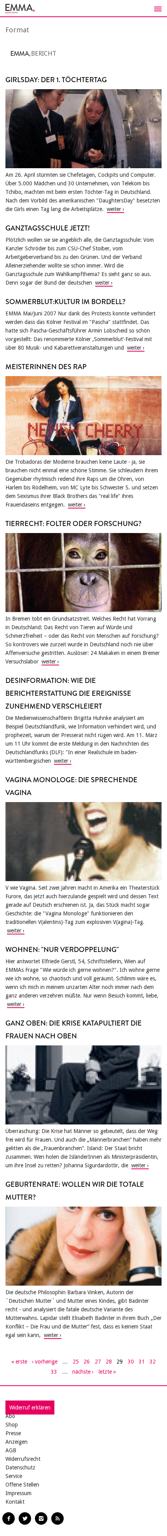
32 (153, 1361)
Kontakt (14, 1502)
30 (131, 1361)
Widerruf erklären (29, 1407)
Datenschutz (20, 1467)
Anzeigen (16, 1442)
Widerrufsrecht (22, 1459)
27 (98, 1361)
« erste (19, 1361)
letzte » (107, 1372)
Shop (11, 1425)
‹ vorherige (44, 1361)
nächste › (83, 1372)
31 (142, 1361)
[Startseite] (83, 8)
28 (109, 1361)
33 (54, 1372)
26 (87, 1361)
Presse (13, 1433)
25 (76, 1361)
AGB (10, 1450)
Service (13, 1476)
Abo (10, 1416)
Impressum (18, 1493)
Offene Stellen (22, 1484)
